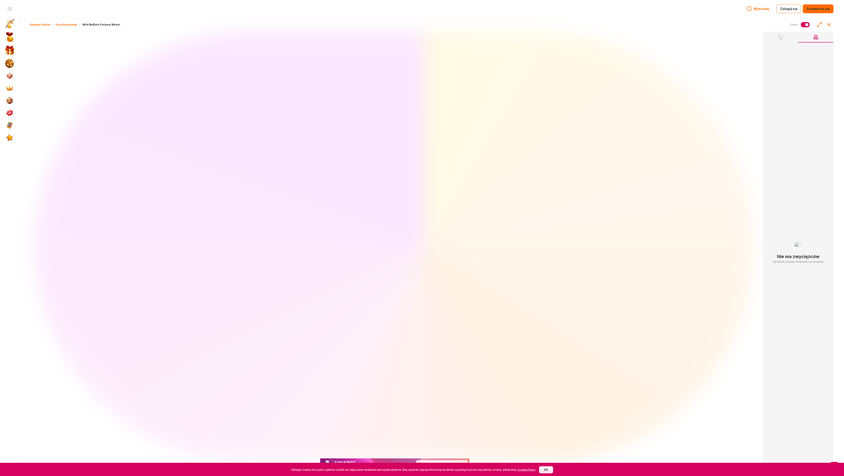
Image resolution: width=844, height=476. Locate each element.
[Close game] (829, 24)
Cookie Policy (526, 469)
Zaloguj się (788, 9)
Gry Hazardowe (66, 24)
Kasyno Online (40, 24)
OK (546, 469)
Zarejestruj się (818, 9)
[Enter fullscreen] (819, 24)
